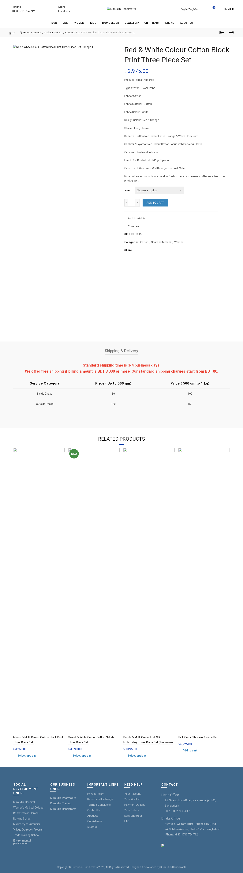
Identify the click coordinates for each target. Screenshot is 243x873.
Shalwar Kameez (53, 32)
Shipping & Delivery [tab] (121, 351)
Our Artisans (94, 821)
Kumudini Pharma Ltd (63, 797)
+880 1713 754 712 (23, 11)
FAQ (126, 821)
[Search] (203, 9)
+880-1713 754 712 (186, 834)
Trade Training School (26, 835)
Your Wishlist (132, 799)
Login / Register (189, 9)
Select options (26, 755)
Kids (93, 22)
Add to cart (155, 202)
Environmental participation (22, 842)
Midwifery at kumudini (26, 824)
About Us (186, 22)
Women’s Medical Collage (28, 807)
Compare (134, 226)
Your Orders (131, 810)
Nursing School (22, 818)
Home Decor (110, 22)
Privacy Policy (95, 793)
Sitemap (92, 826)
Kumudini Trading (60, 803)
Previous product (221, 32)
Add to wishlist (137, 218)
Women (79, 22)
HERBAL (169, 22)
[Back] (12, 32)
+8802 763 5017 (180, 811)
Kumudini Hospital (24, 802)
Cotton (69, 32)
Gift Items (151, 22)
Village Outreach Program (28, 829)
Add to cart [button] (190, 750)
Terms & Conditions (99, 804)
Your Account (132, 793)
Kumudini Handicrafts (63, 808)
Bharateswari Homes (26, 813)
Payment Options (134, 804)
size (127, 190)
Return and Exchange (100, 799)
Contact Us (93, 810)
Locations (64, 11)
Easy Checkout (133, 815)
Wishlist (214, 7)
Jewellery (132, 22)
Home (53, 22)
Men (65, 22)
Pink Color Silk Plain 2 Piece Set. (198, 737)
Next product (231, 32)
